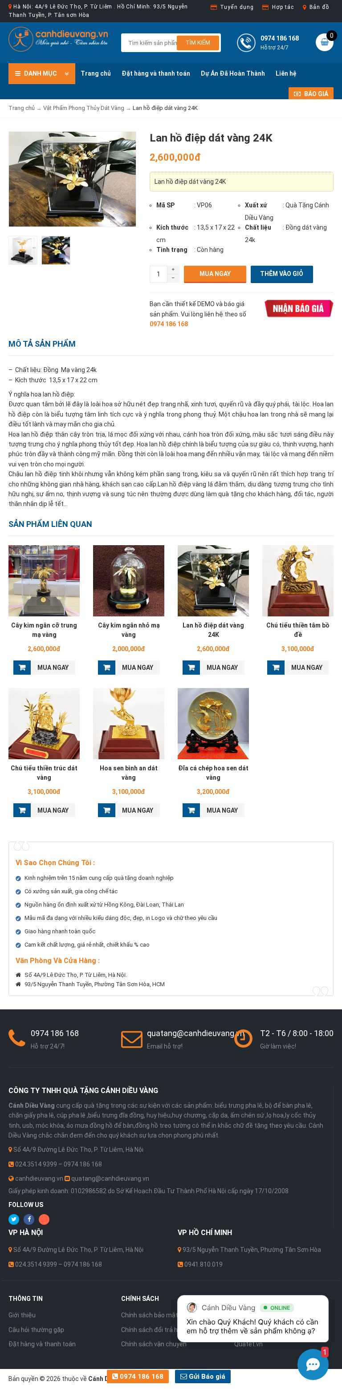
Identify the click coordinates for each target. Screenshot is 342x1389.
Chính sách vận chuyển (154, 1344)
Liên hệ (286, 73)
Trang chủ (96, 73)
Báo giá (315, 93)
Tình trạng (171, 249)
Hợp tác (282, 7)
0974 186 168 (140, 1377)
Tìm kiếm (198, 42)
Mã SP (165, 205)
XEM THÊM (44, 580)
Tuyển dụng (236, 7)
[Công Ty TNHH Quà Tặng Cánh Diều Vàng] (58, 38)
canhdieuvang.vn (39, 1178)
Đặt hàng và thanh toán (156, 73)
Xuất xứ (256, 205)
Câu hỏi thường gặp (36, 1329)
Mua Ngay (215, 273)
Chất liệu (258, 227)
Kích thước (172, 227)
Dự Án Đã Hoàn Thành (233, 73)
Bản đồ (319, 7)
